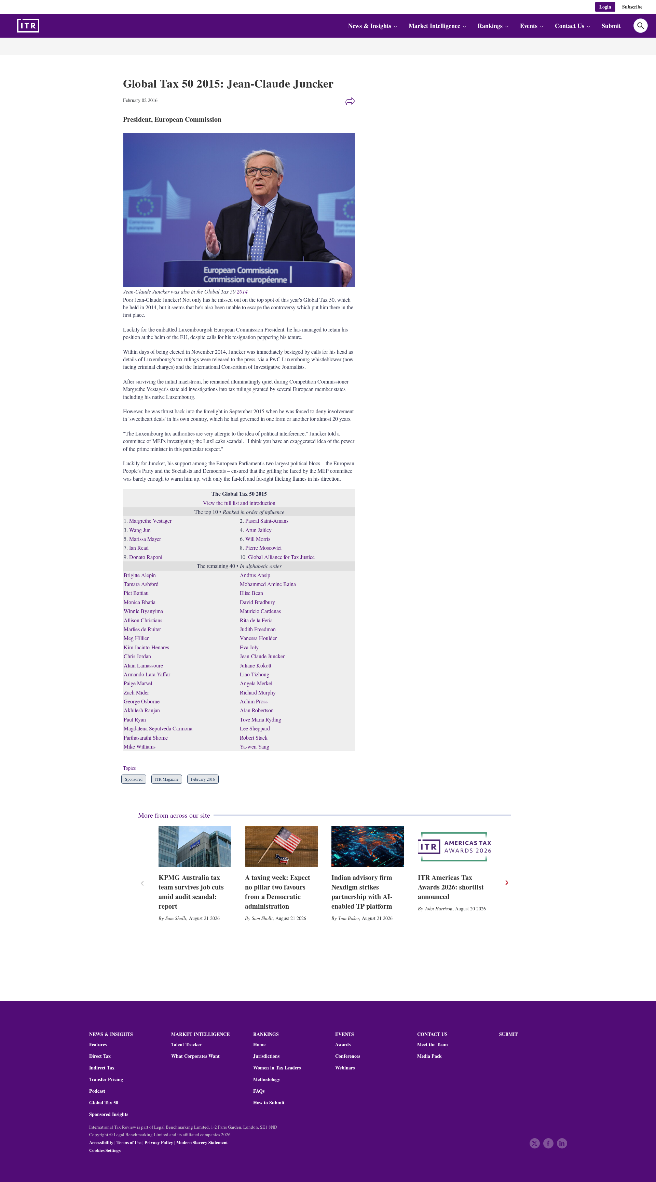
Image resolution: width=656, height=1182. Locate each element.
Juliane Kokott (255, 665)
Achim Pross (254, 701)
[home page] (44, 26)
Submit (611, 25)
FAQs (258, 1091)
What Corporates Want (195, 1056)
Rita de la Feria (256, 620)
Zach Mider (136, 692)
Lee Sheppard (255, 728)
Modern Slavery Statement (202, 1142)
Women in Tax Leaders (277, 1067)
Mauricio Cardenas (260, 610)
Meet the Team (432, 1044)
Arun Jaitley (258, 529)
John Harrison (438, 908)
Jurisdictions (266, 1056)
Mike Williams (139, 746)
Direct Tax (100, 1056)
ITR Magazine (166, 779)
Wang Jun (140, 529)
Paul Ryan (135, 719)
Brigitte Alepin (140, 575)
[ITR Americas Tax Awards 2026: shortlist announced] (454, 846)
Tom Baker (348, 918)
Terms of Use (129, 1142)
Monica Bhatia (139, 602)
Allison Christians (143, 620)
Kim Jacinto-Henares (146, 647)
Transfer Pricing (106, 1079)
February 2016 (203, 779)
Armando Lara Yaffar (147, 674)
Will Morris (257, 538)
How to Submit (269, 1102)
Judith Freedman (258, 629)
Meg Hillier (136, 637)
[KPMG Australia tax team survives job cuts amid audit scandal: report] (195, 846)
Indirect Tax (101, 1067)
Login (605, 6)
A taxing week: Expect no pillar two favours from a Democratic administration (277, 891)
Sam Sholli (175, 918)
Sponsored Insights (108, 1114)
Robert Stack (254, 737)
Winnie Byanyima (143, 610)
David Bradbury (257, 602)
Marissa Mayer (145, 538)
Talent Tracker (186, 1044)
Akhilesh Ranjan (142, 710)
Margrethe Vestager (150, 520)
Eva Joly (249, 647)
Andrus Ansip (255, 575)
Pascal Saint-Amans (266, 520)
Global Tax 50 (103, 1102)
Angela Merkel (256, 683)
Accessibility (101, 1142)
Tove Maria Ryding (260, 719)
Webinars (345, 1067)
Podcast (97, 1091)
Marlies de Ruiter (142, 629)
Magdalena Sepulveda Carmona (158, 728)
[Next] (506, 882)
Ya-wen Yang (254, 746)
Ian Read (139, 547)
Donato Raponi (145, 556)
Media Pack (429, 1056)
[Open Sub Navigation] (395, 26)
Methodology (266, 1079)
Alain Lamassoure (143, 665)
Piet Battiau (136, 592)
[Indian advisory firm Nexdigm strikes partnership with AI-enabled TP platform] (367, 846)
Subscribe (632, 6)
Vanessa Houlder (258, 637)
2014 (242, 291)
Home (259, 1044)
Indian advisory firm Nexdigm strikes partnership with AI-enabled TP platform (362, 891)
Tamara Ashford (141, 583)
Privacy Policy (159, 1142)
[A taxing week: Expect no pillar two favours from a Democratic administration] (281, 846)
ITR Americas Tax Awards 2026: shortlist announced (451, 886)
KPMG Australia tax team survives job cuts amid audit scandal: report (191, 891)
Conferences (347, 1056)
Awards (343, 1044)
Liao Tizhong (254, 674)
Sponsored (133, 779)
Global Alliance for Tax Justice (281, 556)
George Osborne (142, 701)
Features (98, 1044)
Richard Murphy (258, 692)
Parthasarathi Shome (146, 737)
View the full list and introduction (239, 502)
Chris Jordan (137, 656)
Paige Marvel (138, 683)
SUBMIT (508, 1034)
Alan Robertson (257, 710)
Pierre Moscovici (263, 547)
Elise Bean (251, 592)
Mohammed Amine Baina (268, 583)
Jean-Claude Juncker (262, 656)
